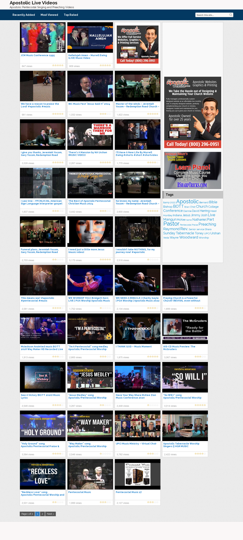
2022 (173, 202)
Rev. (184, 228)
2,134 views (123, 308)
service (200, 229)
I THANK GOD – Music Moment (134, 346)
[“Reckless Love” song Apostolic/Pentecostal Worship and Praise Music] (42, 474)
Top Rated (71, 14)
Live (211, 215)
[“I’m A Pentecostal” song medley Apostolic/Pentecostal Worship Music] (90, 328)
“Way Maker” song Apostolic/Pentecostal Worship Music (87, 446)
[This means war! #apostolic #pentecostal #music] (42, 280)
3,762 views (123, 454)
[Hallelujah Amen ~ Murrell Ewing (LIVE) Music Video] (90, 37)
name (189, 220)
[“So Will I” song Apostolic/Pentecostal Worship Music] (185, 377)
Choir (193, 206)
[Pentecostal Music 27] (137, 474)
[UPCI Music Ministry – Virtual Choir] (137, 425)
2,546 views (28, 405)
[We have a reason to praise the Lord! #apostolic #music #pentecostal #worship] (42, 86)
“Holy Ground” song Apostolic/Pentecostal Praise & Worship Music (40, 446)
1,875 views (123, 357)
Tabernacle (185, 233)
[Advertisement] (192, 49)
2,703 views (28, 260)
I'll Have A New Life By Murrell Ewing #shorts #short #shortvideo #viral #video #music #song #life (137, 155)
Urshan (215, 233)
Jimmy (195, 215)
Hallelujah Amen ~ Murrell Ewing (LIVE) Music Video (87, 56)
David (195, 210)
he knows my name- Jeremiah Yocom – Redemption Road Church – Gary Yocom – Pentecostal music (137, 204)
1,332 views (75, 114)
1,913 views (28, 357)
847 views (27, 66)
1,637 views (28, 211)
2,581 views (28, 308)
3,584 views (28, 454)
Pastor (171, 223)
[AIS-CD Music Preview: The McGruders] (185, 328)
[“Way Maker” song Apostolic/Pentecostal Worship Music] (90, 425)
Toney (199, 233)
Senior (192, 229)
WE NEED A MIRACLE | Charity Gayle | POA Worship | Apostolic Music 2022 (137, 299)
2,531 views (28, 502)
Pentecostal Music (79, 492)
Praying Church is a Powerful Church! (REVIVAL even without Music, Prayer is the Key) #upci (181, 301)
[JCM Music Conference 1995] (42, 37)
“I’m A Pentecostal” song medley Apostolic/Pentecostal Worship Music (88, 349)
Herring (205, 211)
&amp (166, 202)
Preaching (207, 224)
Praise (195, 224)
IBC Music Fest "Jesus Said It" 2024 (89, 104)
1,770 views (123, 163)
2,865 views (75, 357)
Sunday (169, 233)
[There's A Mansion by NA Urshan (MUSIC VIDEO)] (90, 134)
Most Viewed (49, 14)
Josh (204, 215)
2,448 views (123, 405)
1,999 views (75, 502)
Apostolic (187, 201)
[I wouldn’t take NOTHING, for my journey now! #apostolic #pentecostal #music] (137, 231)
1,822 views (123, 114)
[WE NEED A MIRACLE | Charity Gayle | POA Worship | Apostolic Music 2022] (137, 280)
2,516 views (123, 260)
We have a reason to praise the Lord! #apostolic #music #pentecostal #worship (40, 107)
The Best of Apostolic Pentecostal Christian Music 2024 (89, 202)
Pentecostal (185, 225)
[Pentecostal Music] (90, 474)
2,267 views (75, 163)
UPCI (207, 233)
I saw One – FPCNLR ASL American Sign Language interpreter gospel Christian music (41, 204)
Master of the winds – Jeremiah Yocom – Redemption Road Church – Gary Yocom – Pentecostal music (137, 107)
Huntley (167, 215)
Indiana (177, 215)
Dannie (187, 211)
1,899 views (170, 308)
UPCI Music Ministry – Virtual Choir (136, 443)
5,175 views (75, 260)
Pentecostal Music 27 (129, 492)
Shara (208, 229)
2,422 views (170, 454)
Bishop (168, 206)
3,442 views (75, 211)
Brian (186, 207)
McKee (181, 219)
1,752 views (75, 308)
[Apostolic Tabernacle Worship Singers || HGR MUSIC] (185, 425)
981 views (27, 114)
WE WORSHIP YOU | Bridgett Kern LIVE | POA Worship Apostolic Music (89, 299)
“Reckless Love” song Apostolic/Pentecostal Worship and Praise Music (42, 495)
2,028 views (28, 163)
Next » (50, 513)
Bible (213, 202)
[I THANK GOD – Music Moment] (137, 328)
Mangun (169, 219)
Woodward (188, 237)
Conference (173, 211)
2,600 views (123, 211)
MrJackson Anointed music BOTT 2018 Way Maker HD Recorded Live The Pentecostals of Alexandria (42, 349)
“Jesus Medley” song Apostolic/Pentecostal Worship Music (87, 398)
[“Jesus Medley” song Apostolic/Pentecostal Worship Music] (90, 377)
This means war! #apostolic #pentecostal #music (37, 299)
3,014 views (170, 405)
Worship (204, 237)
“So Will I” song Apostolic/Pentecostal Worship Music (182, 398)
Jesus (186, 215)
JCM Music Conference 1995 (38, 55)
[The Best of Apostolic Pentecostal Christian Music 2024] (90, 183)
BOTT (178, 206)
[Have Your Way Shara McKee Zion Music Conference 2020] (137, 377)
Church (202, 206)
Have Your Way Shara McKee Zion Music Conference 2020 (136, 396)
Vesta (166, 237)
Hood (213, 210)
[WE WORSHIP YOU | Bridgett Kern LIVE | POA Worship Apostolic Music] (90, 280)
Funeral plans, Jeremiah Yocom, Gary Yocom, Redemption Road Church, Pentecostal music (39, 252)
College (213, 206)
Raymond (171, 229)
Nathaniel (199, 219)
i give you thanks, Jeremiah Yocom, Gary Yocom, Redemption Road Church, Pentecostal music (41, 155)
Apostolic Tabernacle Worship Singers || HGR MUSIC (181, 445)
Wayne (174, 237)
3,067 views (170, 357)
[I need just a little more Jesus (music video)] (90, 231)
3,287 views (75, 405)
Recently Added (24, 14)
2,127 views (123, 502)
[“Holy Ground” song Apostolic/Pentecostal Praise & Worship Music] (42, 425)
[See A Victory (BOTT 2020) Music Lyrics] (42, 377)
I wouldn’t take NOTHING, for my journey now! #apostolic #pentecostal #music (135, 252)
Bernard (203, 202)
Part (210, 219)
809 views (74, 66)
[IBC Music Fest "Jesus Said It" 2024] (90, 86)
